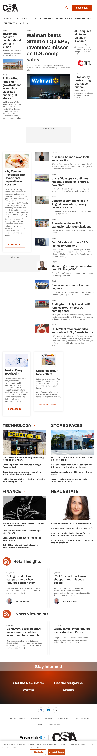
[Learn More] (17, 161)
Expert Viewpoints (31, 614)
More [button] (23, 23)
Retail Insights (27, 561)
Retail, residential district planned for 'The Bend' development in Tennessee (70, 534)
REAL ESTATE (65, 491)
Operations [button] (45, 18)
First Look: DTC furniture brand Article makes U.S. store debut (72, 458)
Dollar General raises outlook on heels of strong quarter (22, 539)
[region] (48, 748)
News (54, 174)
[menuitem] (12, 18)
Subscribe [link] (23, 718)
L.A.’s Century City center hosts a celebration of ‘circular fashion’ (72, 541)
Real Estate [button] (9, 23)
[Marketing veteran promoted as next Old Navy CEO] (42, 269)
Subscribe (82, 8)
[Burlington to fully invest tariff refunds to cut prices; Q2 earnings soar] (42, 310)
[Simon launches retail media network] (42, 288)
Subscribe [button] (28, 690)
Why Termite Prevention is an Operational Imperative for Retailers (15, 178)
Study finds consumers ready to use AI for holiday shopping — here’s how (22, 473)
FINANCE (12, 491)
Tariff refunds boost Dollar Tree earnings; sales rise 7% (22, 531)
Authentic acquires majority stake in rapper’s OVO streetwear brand (23, 524)
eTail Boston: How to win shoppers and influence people (70, 579)
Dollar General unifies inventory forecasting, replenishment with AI (23, 458)
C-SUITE (54, 153)
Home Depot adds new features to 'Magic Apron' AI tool (22, 466)
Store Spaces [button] (82, 18)
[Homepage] (10, 8)
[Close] (93, 744)
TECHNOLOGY (17, 425)
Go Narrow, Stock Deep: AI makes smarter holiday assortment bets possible (23, 632)
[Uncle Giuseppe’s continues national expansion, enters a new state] (42, 183)
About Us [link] (12, 718)
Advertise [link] (35, 718)
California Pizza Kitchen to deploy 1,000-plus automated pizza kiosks (24, 480)
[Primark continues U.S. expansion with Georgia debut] (42, 226)
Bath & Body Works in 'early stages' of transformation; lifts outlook (20, 546)
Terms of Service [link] (65, 718)
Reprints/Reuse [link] (82, 718)
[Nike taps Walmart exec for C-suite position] (42, 161)
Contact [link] (40, 725)
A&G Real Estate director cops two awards (71, 523)
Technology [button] (27, 18)
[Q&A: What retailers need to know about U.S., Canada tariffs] (42, 335)
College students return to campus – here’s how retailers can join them (23, 579)
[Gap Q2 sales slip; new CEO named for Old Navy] (42, 248)
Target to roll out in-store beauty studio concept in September (69, 480)
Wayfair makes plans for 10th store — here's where (71, 473)
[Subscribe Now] (48, 361)
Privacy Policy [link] (48, 718)
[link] (41, 710)
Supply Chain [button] (63, 18)
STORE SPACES (67, 425)
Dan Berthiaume (22, 601)
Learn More (14, 245)
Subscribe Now (47, 404)
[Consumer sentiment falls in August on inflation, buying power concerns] (42, 205)
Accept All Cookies (56, 752)
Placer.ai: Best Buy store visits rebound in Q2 (72, 528)
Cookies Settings (53, 725)
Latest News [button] (9, 18)
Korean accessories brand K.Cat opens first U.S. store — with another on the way (71, 466)
